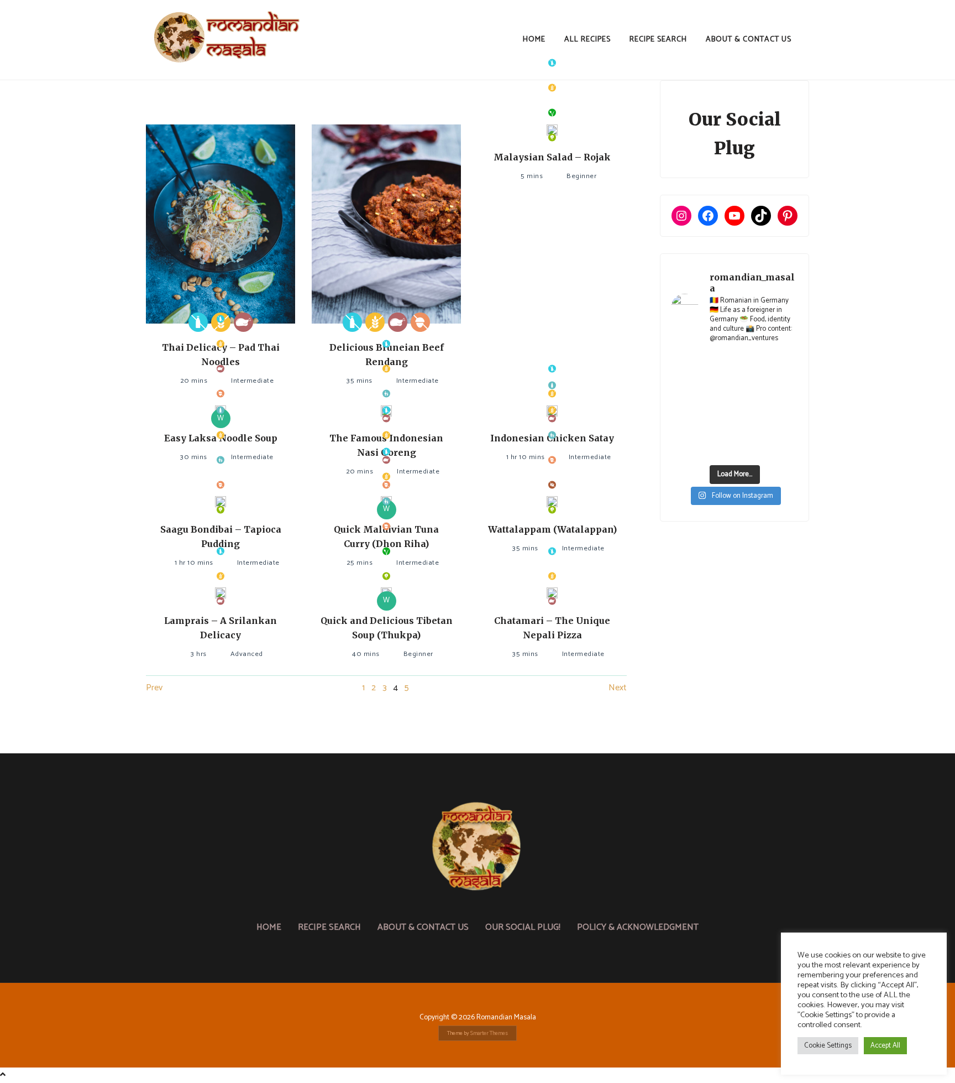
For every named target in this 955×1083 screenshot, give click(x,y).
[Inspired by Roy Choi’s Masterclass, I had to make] (718, 406)
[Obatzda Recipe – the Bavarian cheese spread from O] (751, 448)
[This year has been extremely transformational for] (718, 364)
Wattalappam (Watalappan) (552, 529)
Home (534, 39)
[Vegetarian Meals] (552, 137)
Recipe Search (658, 39)
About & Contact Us (748, 39)
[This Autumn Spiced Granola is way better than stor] (685, 448)
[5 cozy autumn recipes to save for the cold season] (685, 406)
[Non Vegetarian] (243, 322)
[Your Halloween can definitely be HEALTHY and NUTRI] (751, 406)
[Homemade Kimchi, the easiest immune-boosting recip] (718, 427)
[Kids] (386, 393)
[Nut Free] (420, 322)
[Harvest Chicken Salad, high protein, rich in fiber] (784, 448)
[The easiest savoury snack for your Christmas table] (685, 385)
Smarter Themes (489, 1033)
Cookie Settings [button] (828, 1045)
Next (617, 687)
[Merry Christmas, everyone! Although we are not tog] (751, 364)
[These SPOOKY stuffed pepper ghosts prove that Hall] (784, 406)
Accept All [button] (885, 1045)
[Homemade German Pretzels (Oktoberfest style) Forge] (718, 448)
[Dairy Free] (198, 322)
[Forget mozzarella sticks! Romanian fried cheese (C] (784, 427)
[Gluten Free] (375, 322)
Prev (154, 687)
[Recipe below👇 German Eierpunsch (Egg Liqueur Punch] (784, 364)
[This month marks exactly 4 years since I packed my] (685, 364)
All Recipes (587, 39)
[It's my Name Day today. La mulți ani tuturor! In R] (784, 385)
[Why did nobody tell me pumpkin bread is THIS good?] (685, 427)
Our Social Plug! (522, 927)
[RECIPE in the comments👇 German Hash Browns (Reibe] (718, 385)
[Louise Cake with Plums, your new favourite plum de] (751, 427)
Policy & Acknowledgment (638, 927)
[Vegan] (552, 112)
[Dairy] (220, 410)
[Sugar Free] (552, 484)
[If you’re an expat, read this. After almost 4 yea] (751, 385)
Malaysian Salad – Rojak (552, 157)
